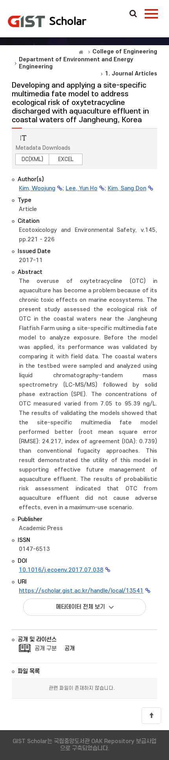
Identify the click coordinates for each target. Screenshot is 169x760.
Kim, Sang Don (127, 188)
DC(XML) (32, 159)
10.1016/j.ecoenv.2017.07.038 (61, 570)
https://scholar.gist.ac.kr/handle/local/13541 (81, 590)
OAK (47, 21)
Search (133, 14)
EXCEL (65, 159)
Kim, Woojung (37, 188)
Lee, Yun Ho (81, 188)
